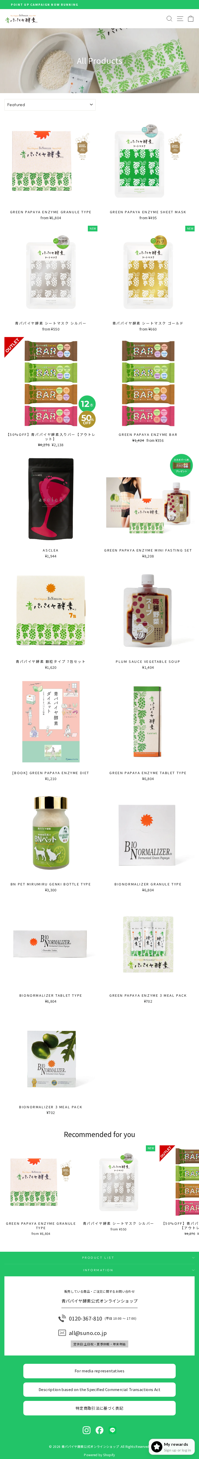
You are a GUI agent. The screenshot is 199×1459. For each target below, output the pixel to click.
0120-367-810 (85, 1318)
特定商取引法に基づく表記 (99, 1408)
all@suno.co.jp (88, 1333)
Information (98, 1270)
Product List (98, 1258)
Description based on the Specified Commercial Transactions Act (99, 1389)
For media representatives (99, 1370)
